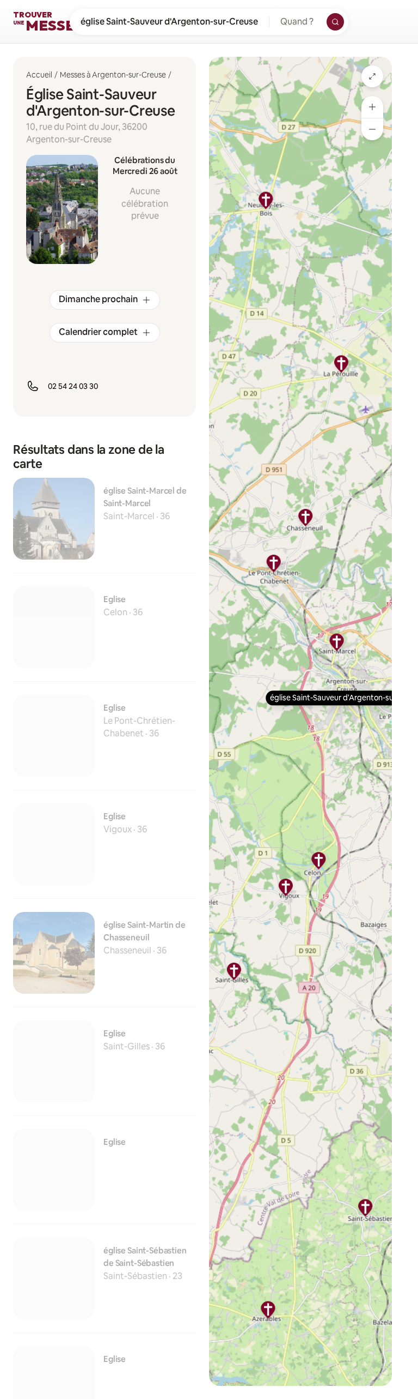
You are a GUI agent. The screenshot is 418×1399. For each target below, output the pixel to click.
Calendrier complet (98, 332)
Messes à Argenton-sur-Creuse (113, 75)
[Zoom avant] (372, 107)
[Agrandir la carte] (372, 76)
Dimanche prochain (98, 299)
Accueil (39, 75)
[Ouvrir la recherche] (335, 22)
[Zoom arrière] (372, 129)
